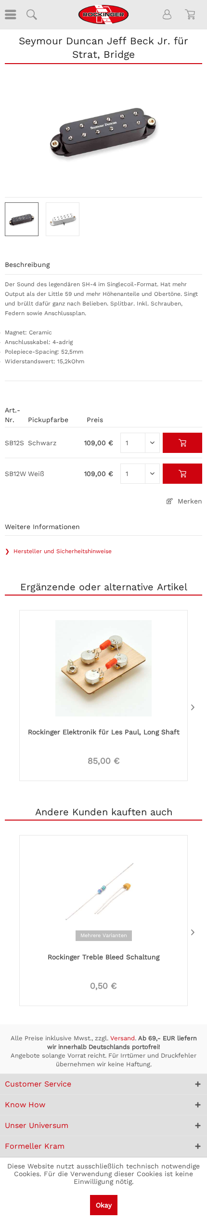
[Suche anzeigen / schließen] (31, 14)
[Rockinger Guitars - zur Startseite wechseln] (103, 14)
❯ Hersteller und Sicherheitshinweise (58, 551)
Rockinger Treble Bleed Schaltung (103, 957)
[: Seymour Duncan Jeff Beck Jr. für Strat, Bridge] (22, 219)
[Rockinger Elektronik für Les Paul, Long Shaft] (103, 667)
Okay (104, 1205)
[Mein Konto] (167, 14)
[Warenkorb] (191, 14)
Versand (122, 1038)
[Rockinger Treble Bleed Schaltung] (103, 892)
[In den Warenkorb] (183, 443)
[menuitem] (9, 14)
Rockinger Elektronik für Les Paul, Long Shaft (104, 732)
